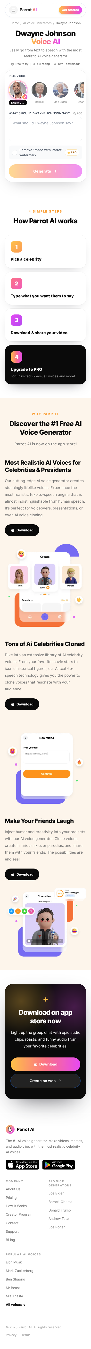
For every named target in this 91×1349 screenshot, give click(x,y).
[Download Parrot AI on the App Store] (22, 1165)
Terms (26, 1335)
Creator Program (19, 1214)
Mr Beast (13, 1288)
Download (25, 530)
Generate (42, 171)
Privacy (11, 1335)
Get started (70, 10)
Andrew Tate (59, 1218)
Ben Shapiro (15, 1279)
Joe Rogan (57, 1227)
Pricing (11, 1197)
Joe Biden (56, 1193)
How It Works (16, 1206)
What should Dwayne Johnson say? (39, 113)
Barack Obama (60, 1202)
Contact (12, 1223)
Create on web (43, 1080)
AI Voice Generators (37, 23)
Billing (10, 1240)
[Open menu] (13, 10)
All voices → (16, 1304)
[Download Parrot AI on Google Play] (58, 1165)
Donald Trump (60, 1210)
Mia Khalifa (14, 1296)
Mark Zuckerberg (19, 1271)
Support (12, 1231)
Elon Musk (14, 1262)
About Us (13, 1189)
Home (14, 23)
